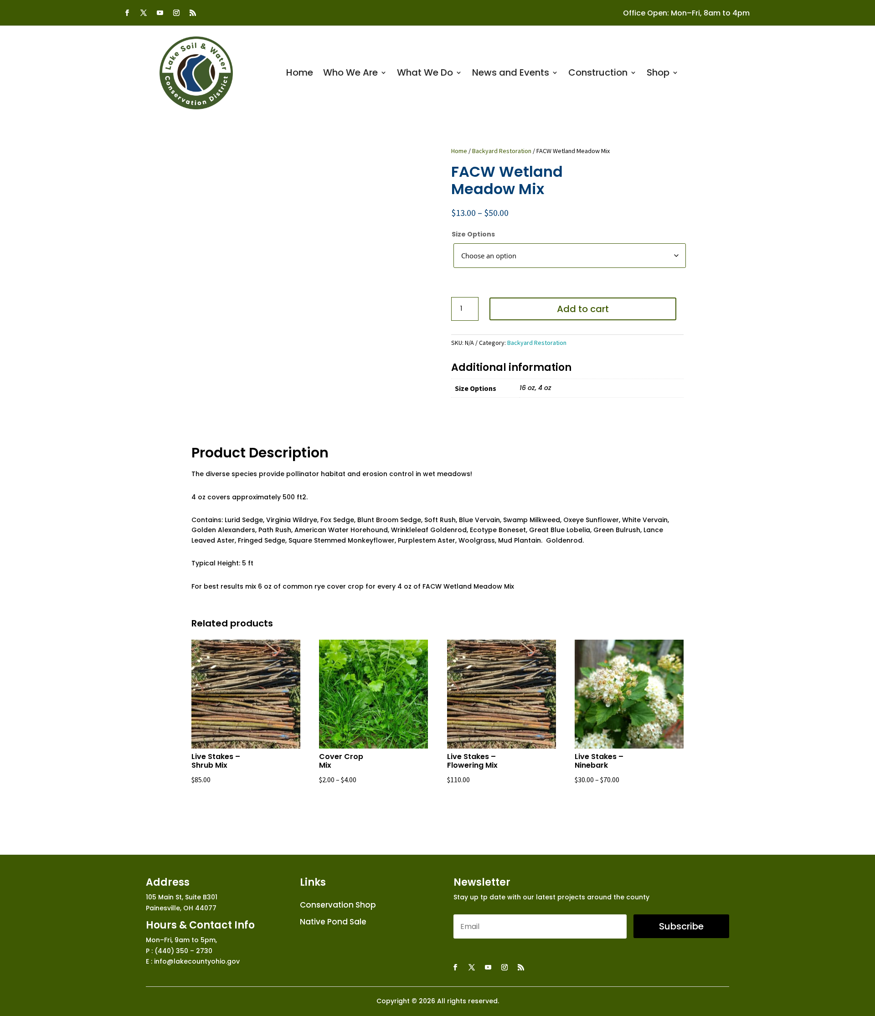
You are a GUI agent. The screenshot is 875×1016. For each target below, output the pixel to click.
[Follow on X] (143, 12)
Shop (658, 74)
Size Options (473, 234)
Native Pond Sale (333, 922)
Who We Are (350, 74)
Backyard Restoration (501, 151)
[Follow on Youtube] (160, 12)
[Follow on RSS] (192, 12)
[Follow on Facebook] (127, 12)
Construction (598, 74)
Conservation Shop (338, 905)
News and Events (510, 74)
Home (299, 74)
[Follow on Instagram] (176, 12)
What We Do (425, 74)
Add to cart (583, 309)
